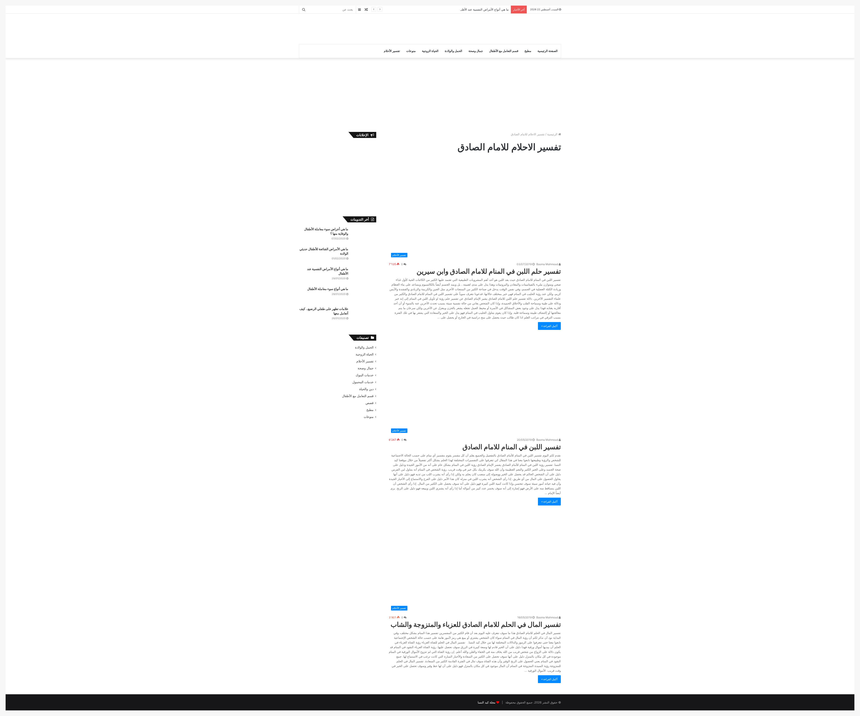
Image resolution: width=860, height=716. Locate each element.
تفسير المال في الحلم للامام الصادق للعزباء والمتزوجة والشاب (476, 624)
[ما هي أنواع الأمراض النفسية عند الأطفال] (364, 275)
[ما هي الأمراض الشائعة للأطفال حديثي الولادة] (364, 255)
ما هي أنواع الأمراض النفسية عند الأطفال (483, 9)
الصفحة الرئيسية (548, 51)
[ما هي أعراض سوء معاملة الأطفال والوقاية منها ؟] (364, 235)
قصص (370, 403)
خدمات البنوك (365, 375)
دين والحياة (366, 389)
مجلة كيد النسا (486, 702)
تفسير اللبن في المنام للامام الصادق (511, 447)
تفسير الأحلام (392, 51)
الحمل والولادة (453, 51)
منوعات (411, 51)
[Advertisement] (385, 28)
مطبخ (528, 51)
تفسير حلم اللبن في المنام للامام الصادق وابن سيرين (489, 271)
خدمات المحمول (363, 382)
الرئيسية (552, 134)
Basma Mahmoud (547, 264)
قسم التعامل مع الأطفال (503, 51)
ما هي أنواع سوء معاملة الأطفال (327, 289)
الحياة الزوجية (430, 51)
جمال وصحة (476, 51)
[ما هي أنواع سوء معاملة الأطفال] (364, 295)
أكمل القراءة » (549, 326)
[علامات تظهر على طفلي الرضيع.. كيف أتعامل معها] (364, 315)
